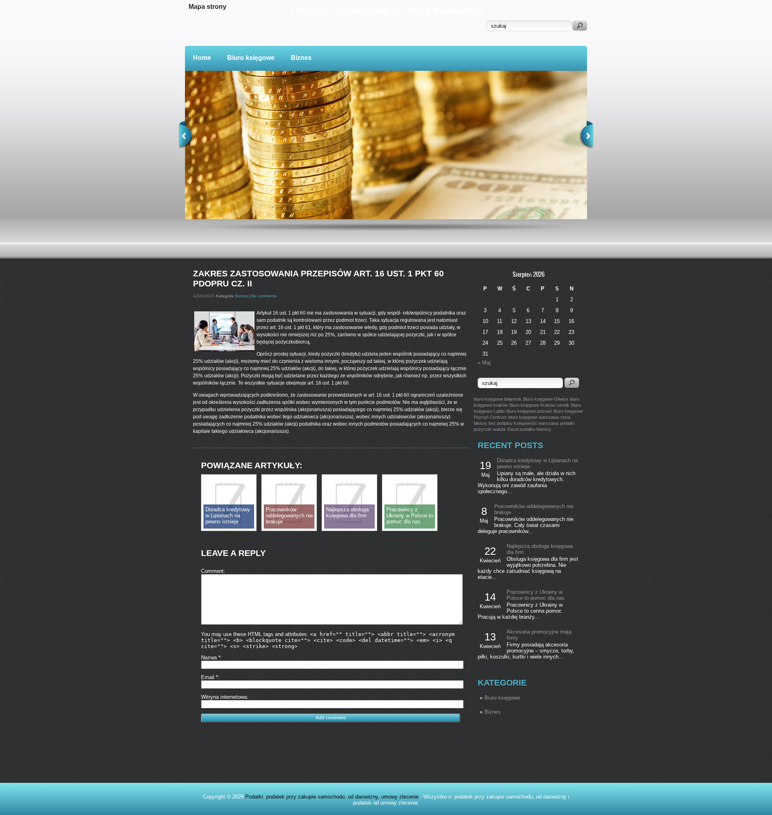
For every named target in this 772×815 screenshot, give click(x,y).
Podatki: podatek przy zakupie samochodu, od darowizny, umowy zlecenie (332, 797)
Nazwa (210, 657)
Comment (212, 571)
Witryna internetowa (224, 697)
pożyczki (482, 429)
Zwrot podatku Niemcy (529, 429)
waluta (499, 429)
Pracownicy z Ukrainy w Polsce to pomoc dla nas (536, 595)
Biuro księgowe (251, 57)
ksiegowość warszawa (536, 423)
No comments (264, 296)
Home (202, 57)
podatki (567, 423)
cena (565, 417)
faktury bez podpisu (493, 423)
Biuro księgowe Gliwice (545, 399)
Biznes (301, 57)
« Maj (484, 363)
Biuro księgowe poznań (529, 411)
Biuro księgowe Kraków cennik (539, 405)
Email (209, 677)
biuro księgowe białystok (498, 399)
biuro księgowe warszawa (533, 417)
